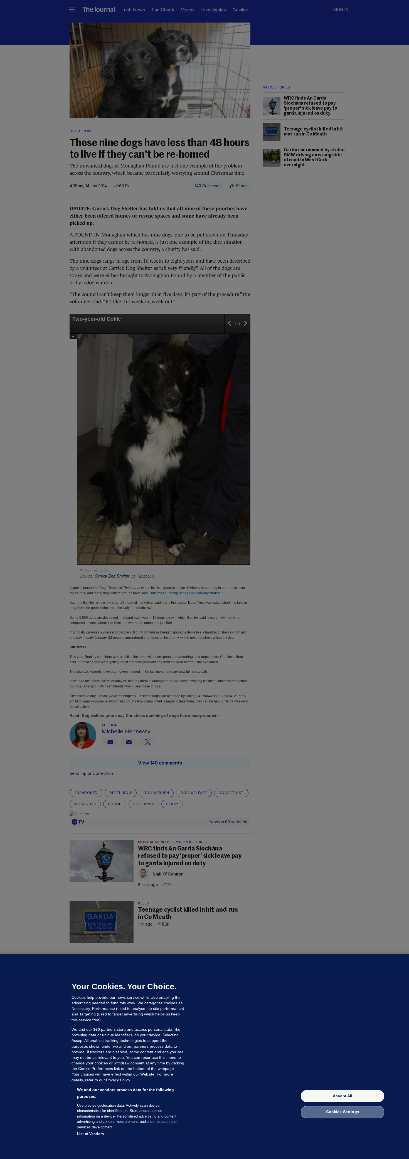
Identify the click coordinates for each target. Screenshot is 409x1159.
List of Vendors (90, 1134)
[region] (204, 1056)
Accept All (342, 1096)
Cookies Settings (342, 1112)
